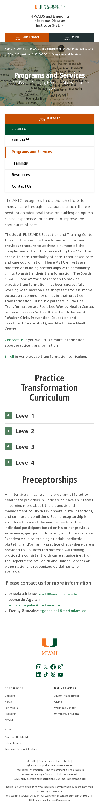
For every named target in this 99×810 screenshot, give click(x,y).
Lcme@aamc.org (76, 779)
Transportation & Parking (21, 749)
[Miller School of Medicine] (49, 7)
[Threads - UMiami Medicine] (53, 676)
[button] (8, 415)
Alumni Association (67, 696)
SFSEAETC (41, 54)
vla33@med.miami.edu (58, 594)
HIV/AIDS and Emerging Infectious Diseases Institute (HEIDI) (49, 21)
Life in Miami (13, 743)
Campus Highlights (17, 737)
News (8, 702)
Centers (21, 49)
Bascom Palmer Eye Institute (55, 761)
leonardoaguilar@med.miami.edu (36, 605)
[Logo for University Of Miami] (49, 647)
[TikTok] (46, 676)
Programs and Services (32, 152)
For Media (11, 708)
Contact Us (22, 187)
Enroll (9, 357)
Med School (27, 38)
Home (8, 49)
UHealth (32, 761)
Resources (21, 175)
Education (23, 54)
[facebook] (53, 669)
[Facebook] (39, 669)
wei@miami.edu (61, 800)
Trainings (20, 163)
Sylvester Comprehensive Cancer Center (49, 766)
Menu (72, 38)
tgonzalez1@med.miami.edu (64, 611)
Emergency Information (29, 770)
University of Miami (66, 714)
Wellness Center (65, 708)
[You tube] (60, 676)
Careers (10, 696)
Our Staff (20, 140)
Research (11, 714)
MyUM (9, 720)
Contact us (14, 340)
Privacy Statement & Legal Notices (64, 770)
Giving (58, 702)
